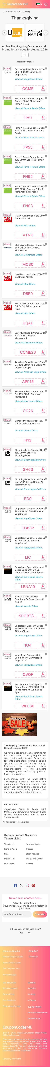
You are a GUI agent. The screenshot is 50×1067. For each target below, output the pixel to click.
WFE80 (27, 706)
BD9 (28, 498)
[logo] (17, 4)
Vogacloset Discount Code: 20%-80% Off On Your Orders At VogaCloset (30, 628)
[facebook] (15, 885)
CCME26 (28, 352)
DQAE (28, 323)
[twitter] (21, 885)
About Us (31, 988)
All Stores (31, 1000)
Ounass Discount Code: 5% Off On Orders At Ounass (29, 422)
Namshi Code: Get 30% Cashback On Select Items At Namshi (29, 599)
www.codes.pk (33, 1018)
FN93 (28, 206)
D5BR (28, 293)
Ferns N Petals (28, 809)
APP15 (28, 381)
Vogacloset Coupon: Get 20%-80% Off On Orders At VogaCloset (28, 658)
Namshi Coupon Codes (13, 956)
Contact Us (33, 956)
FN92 (28, 176)
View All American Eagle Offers (30, 372)
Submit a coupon (10, 988)
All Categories (10, 11)
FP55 (27, 147)
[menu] (5, 4)
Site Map (31, 994)
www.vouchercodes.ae (37, 1012)
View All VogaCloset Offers (28, 79)
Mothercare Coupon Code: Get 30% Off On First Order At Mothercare (30, 248)
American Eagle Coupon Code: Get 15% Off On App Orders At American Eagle (30, 365)
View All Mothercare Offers (28, 254)
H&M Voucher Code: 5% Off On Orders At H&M (30, 217)
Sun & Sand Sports (34, 859)
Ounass (7, 814)
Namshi (15, 817)
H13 (27, 440)
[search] (46, 4)
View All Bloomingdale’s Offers (30, 459)
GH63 (28, 469)
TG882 (28, 528)
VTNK (28, 235)
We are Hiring (8, 994)
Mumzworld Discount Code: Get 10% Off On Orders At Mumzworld (29, 394)
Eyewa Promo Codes (12, 962)
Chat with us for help (12, 1006)
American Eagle (38, 812)
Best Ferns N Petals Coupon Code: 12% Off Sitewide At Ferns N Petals (29, 101)
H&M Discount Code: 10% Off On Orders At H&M (30, 275)
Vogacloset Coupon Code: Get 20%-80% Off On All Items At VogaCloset (30, 511)
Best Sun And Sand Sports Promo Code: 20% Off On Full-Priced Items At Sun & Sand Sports (30, 688)
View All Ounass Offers (26, 430)
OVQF (28, 674)
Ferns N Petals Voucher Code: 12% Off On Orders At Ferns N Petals (30, 130)
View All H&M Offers (25, 225)
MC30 (27, 264)
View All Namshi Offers (26, 606)
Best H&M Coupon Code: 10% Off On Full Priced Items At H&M (30, 306)
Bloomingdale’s (21, 814)
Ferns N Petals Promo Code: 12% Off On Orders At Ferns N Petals (30, 160)
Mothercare (10, 812)
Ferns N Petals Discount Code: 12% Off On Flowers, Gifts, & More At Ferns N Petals (30, 189)
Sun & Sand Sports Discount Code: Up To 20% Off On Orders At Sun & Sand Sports (29, 570)
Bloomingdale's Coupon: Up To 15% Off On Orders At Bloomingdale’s (30, 453)
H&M (43, 809)
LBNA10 (28, 586)
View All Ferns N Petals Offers (30, 108)
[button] (4, 32)
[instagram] (27, 885)
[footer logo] (25, 1027)
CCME (27, 88)
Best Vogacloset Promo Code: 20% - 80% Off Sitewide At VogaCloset (30, 72)
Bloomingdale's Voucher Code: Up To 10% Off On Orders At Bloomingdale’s (30, 482)
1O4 (27, 645)
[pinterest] (33, 885)
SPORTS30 (29, 616)
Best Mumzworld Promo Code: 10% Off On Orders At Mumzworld (30, 336)
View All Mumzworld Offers (28, 342)
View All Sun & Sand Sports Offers (29, 578)
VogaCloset (10, 809)
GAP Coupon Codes (11, 968)
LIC (28, 557)
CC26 (28, 411)
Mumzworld (23, 812)
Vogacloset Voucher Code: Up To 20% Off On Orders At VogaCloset (30, 541)
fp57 (27, 118)
